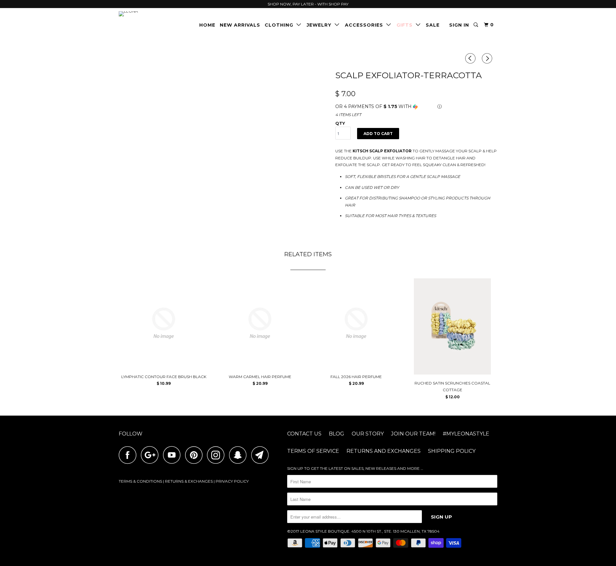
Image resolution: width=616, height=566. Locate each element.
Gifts (406, 25)
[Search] (476, 24)
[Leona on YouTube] (173, 455)
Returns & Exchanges (189, 481)
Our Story (368, 434)
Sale (433, 25)
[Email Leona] (261, 455)
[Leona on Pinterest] (195, 455)
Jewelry (321, 25)
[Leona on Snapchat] (239, 455)
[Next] (488, 58)
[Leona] (151, 14)
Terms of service (313, 451)
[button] (416, 107)
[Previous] (471, 58)
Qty (340, 123)
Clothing (280, 25)
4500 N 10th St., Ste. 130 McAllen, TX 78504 (395, 531)
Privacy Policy (232, 481)
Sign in (459, 25)
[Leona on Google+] (151, 455)
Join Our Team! (413, 434)
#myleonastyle (466, 434)
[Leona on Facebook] (129, 455)
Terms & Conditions (140, 481)
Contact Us (304, 434)
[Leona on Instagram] (217, 455)
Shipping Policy (451, 451)
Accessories (365, 25)
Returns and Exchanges (383, 451)
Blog (336, 434)
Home (207, 25)
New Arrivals (240, 25)
